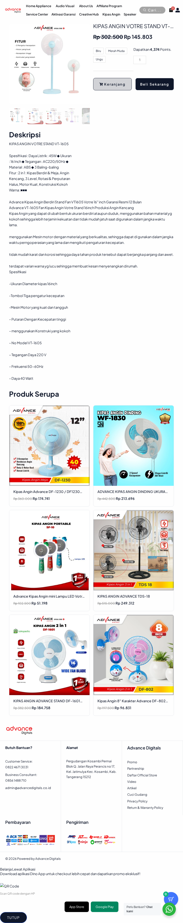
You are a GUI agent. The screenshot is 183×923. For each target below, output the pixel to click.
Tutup (13, 917)
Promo (132, 762)
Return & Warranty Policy (145, 807)
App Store (76, 907)
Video (131, 781)
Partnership (135, 768)
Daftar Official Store (142, 775)
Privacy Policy (137, 801)
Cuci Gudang (137, 794)
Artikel (132, 788)
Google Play (105, 907)
